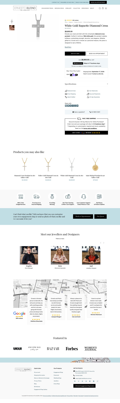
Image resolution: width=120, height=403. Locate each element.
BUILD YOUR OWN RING (82, 2)
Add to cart (75, 53)
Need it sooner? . (93, 74)
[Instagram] (75, 106)
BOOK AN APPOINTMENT (98, 2)
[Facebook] (66, 106)
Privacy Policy (37, 381)
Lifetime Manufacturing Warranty (59, 395)
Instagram (78, 381)
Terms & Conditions (47, 395)
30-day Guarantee (94, 97)
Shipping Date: (87, 71)
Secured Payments (94, 94)
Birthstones (37, 386)
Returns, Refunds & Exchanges (41, 378)
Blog (35, 383)
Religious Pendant (78, 22)
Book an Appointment (83, 216)
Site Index (76, 395)
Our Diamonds (93, 91)
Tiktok (86, 381)
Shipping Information (39, 375)
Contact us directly (97, 74)
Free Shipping (71, 94)
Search (100, 8)
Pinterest (82, 381)
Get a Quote (81, 395)
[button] (71, 20)
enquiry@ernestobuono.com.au (83, 378)
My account (106, 8)
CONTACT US (55, 2)
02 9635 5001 (70, 2)
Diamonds (56, 375)
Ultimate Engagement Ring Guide (84, 386)
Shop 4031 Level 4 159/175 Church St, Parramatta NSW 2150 (85, 372)
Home (66, 22)
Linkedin (93, 381)
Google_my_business (89, 381)
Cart (103, 8)
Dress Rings (85, 8)
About (92, 8)
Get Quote (100, 216)
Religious (71, 22)
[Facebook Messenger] (68, 106)
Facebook (74, 381)
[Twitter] (71, 106)
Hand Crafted (71, 97)
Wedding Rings (59, 8)
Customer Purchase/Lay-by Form (91, 395)
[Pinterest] (73, 106)
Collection (76, 8)
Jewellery (68, 8)
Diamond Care (71, 91)
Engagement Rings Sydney (40, 389)
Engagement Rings (47, 8)
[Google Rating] (36, 315)
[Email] (77, 106)
